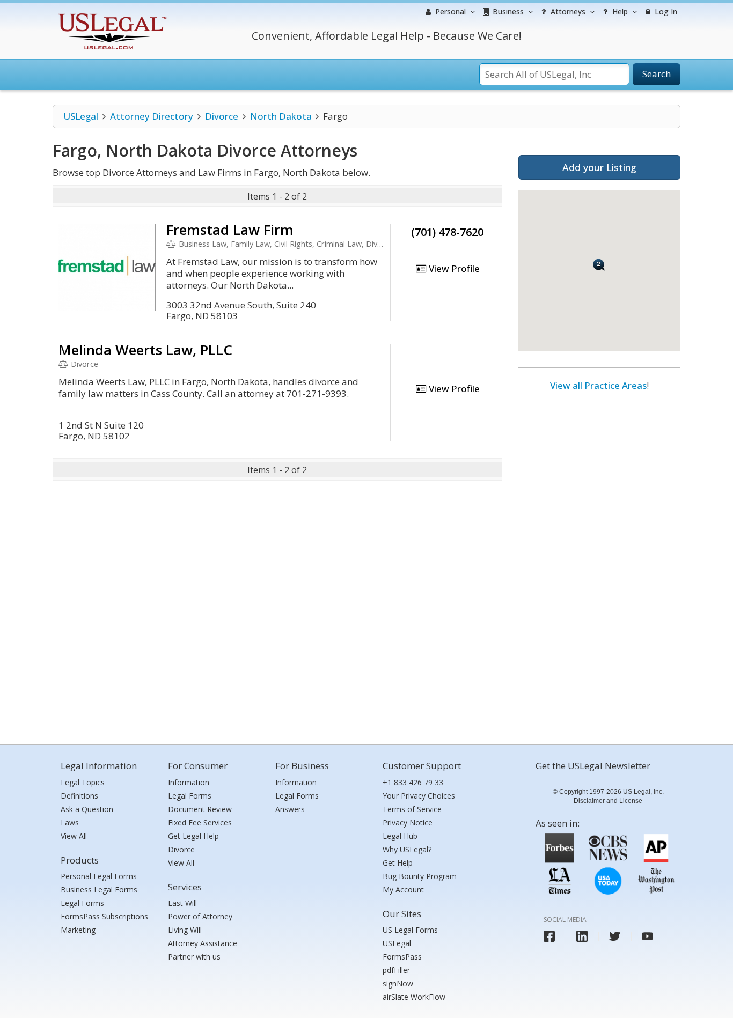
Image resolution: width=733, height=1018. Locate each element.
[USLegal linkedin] (582, 936)
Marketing (78, 930)
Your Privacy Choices (419, 796)
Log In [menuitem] (665, 11)
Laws (70, 822)
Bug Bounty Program (420, 876)
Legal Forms (82, 903)
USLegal (80, 116)
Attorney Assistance (202, 943)
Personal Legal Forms (99, 876)
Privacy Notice (408, 822)
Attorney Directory (151, 116)
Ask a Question (87, 809)
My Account (403, 889)
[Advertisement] (599, 481)
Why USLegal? (407, 849)
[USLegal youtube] (647, 936)
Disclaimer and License (608, 801)
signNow (398, 983)
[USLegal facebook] (549, 936)
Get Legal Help (193, 836)
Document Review (200, 809)
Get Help (398, 863)
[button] (599, 265)
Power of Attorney (200, 916)
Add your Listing (599, 167)
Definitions (79, 796)
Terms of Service (412, 809)
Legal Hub (400, 836)
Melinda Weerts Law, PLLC (145, 349)
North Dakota (281, 116)
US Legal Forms (410, 930)
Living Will (185, 930)
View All (74, 836)
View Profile (453, 268)
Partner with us (194, 956)
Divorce (221, 116)
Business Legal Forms (99, 889)
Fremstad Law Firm (230, 229)
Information (188, 782)
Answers (290, 809)
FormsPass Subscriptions (104, 916)
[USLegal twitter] (614, 936)
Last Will (182, 903)
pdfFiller (396, 970)
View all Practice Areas (598, 385)
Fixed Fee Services (200, 822)
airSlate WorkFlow (414, 997)
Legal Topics (83, 782)
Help (619, 11)
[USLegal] (111, 15)
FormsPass (402, 956)
